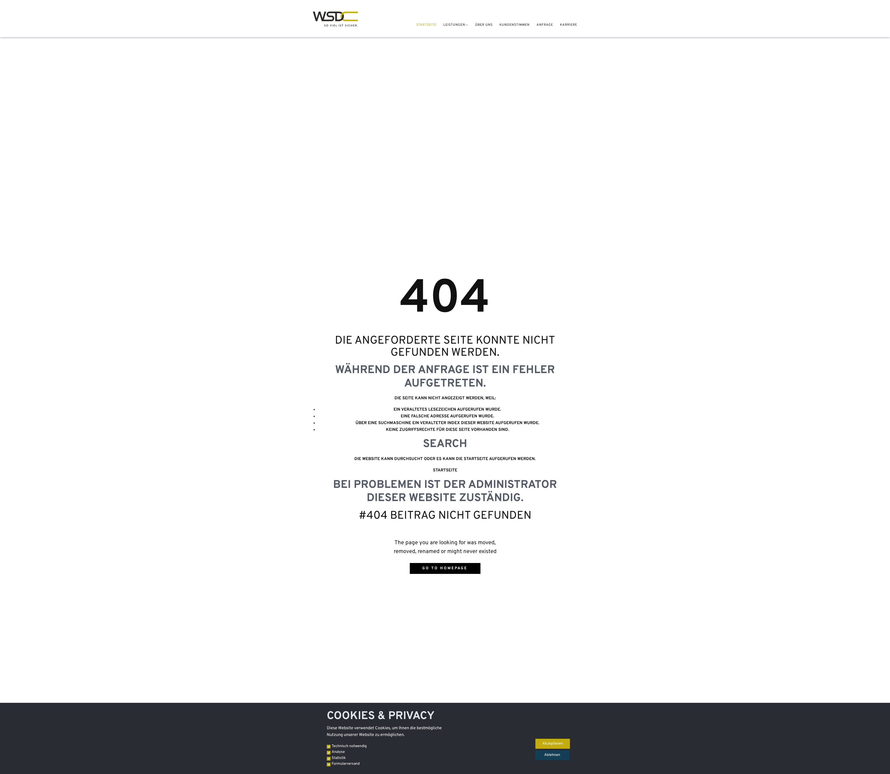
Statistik (339, 758)
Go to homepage (444, 568)
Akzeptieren (552, 743)
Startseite (445, 470)
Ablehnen (552, 755)
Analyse (338, 752)
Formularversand (346, 763)
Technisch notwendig (349, 746)
